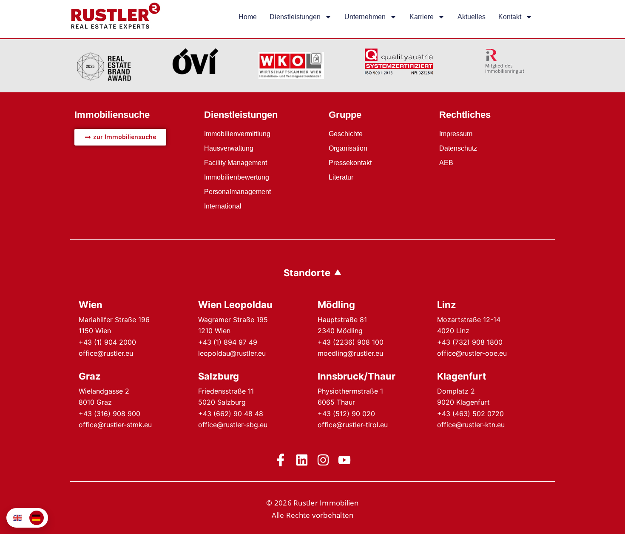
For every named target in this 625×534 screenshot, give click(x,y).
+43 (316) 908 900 (109, 413)
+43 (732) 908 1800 (470, 342)
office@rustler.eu (106, 353)
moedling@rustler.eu (350, 353)
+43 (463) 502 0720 (470, 413)
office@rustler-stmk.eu (115, 424)
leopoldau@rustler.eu (232, 353)
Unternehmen (365, 16)
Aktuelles (471, 16)
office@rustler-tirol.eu (353, 424)
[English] (18, 518)
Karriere (421, 16)
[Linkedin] (301, 460)
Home (248, 16)
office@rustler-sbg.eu (232, 424)
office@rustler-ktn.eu (471, 424)
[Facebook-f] (280, 460)
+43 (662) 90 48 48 (230, 413)
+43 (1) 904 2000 (107, 342)
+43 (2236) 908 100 (351, 342)
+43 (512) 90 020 (346, 413)
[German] (36, 518)
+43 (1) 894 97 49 (227, 342)
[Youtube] (344, 460)
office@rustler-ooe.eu (472, 353)
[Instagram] (323, 460)
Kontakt (509, 16)
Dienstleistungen (295, 16)
